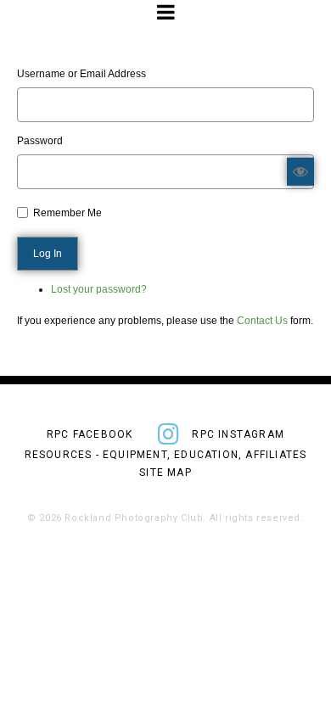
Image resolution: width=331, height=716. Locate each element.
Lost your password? (99, 289)
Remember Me (67, 213)
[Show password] (300, 171)
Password (40, 141)
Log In (47, 254)
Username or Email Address (81, 74)
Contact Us (262, 321)
